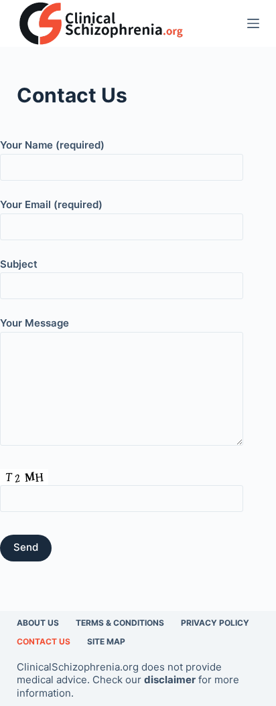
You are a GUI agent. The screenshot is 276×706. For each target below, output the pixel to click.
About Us (38, 623)
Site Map (106, 641)
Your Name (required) (52, 145)
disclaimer (170, 679)
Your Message (34, 323)
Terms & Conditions (120, 623)
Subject (19, 264)
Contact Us (43, 641)
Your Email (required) (51, 204)
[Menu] (253, 23)
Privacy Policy (215, 623)
